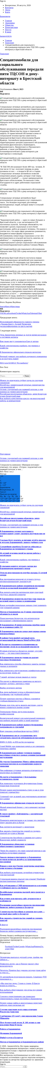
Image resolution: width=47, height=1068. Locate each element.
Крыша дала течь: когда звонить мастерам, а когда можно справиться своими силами (21, 706)
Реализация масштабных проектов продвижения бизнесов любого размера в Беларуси (22, 906)
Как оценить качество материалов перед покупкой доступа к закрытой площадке (21, 593)
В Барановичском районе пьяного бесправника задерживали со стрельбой (21, 726)
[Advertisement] (23, 427)
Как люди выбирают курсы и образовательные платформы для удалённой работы (20, 693)
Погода (8, 30)
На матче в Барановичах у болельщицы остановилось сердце (18, 778)
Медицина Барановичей (11, 1033)
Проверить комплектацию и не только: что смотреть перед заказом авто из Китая (22, 821)
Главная (8, 21)
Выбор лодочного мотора (11, 688)
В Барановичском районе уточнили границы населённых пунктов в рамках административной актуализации (22, 755)
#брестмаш (15, 306)
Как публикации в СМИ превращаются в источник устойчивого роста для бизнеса (23, 886)
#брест (7, 306)
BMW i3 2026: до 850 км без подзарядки (17, 742)
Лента (7, 10)
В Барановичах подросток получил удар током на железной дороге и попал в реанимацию (22, 600)
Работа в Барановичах (10, 1029)
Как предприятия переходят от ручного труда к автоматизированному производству (20, 580)
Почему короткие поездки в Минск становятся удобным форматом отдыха (20, 700)
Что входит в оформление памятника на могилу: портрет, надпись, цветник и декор (20, 682)
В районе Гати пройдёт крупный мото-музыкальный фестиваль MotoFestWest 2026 (20, 639)
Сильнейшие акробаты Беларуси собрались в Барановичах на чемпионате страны (20, 548)
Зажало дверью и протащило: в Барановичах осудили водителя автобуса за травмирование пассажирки (20, 859)
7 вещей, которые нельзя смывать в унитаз (18, 677)
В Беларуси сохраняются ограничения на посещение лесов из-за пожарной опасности (19, 645)
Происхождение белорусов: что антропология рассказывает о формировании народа (19, 619)
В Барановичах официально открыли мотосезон (22, 803)
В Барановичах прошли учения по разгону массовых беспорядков (19, 658)
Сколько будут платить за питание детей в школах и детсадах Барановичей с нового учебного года (23, 541)
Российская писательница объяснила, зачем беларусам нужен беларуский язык (19, 519)
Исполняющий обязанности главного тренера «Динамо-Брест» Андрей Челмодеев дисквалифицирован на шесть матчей (19, 324)
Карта (7, 12)
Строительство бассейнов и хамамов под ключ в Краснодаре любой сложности (20, 839)
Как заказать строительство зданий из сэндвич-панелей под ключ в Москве (20, 832)
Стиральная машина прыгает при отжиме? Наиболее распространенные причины (22, 880)
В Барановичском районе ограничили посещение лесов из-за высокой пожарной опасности (22, 587)
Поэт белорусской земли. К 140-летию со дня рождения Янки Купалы (20, 1023)
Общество (9, 25)
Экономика (10, 23)
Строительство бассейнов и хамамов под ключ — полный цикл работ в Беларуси (22, 913)
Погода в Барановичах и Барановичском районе (22, 1042)
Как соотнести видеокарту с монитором (17, 827)
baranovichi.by (6, 36)
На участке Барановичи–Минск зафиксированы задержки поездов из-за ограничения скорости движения (22, 764)
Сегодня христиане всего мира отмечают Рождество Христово (18, 1010)
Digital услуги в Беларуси (11, 1038)
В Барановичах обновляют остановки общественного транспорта (17, 845)
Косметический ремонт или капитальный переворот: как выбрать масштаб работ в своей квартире (22, 719)
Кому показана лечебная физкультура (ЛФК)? (19, 731)
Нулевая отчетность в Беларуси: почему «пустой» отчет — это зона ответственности (21, 652)
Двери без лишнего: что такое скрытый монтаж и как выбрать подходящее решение (23, 852)
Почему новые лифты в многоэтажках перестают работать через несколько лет (21, 1004)
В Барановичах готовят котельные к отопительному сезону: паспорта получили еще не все (22, 533)
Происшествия (11, 27)
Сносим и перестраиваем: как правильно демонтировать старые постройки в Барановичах (21, 997)
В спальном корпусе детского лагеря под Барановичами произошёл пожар (18, 567)
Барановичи (5, 16)
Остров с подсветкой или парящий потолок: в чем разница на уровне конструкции (21, 390)
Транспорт (4, 54)
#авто (2, 306)
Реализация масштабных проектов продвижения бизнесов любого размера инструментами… (21, 930)
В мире (8, 32)
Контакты (9, 8)
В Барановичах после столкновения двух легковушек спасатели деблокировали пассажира (22, 736)
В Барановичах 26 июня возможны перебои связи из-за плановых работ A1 (22, 626)
